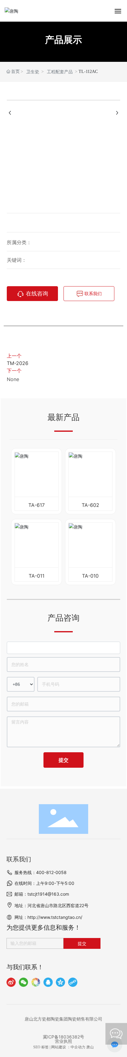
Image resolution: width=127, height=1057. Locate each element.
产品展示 (63, 40)
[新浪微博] (11, 982)
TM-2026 (17, 363)
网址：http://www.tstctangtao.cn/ (48, 917)
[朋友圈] (35, 982)
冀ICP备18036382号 (63, 1036)
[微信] (23, 982)
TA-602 (90, 505)
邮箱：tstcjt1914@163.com (41, 894)
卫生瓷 (32, 72)
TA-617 (36, 505)
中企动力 (78, 1047)
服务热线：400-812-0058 (40, 872)
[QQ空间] (60, 982)
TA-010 (90, 576)
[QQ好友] (48, 982)
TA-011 (36, 576)
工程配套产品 (60, 72)
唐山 (90, 1047)
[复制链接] (72, 982)
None (13, 379)
